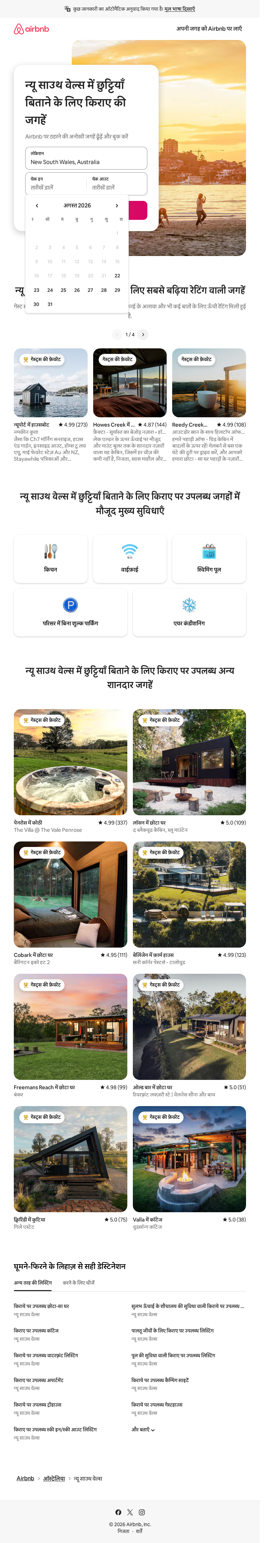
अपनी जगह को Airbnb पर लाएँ (209, 28)
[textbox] (56, 188)
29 (117, 290)
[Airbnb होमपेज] (31, 29)
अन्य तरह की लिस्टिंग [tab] (33, 1283)
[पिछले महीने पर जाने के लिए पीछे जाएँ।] (37, 206)
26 (77, 290)
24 (50, 290)
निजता (123, 1531)
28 (104, 290)
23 (36, 290)
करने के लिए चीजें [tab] (79, 1283)
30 (36, 304)
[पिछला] (117, 334)
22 (117, 276)
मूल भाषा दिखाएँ (180, 9)
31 (50, 304)
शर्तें (139, 1531)
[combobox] (86, 162)
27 (90, 290)
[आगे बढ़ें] (142, 334)
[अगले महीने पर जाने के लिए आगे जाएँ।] (117, 206)
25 (63, 290)
